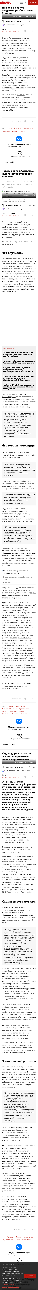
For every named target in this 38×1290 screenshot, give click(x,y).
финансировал (25, 650)
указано (31, 538)
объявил (20, 95)
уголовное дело (9, 397)
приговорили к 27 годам (20, 638)
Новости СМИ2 (8, 162)
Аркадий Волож (17, 88)
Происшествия (24, 709)
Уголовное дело (25, 714)
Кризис (23, 131)
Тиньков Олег (28, 129)
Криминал (15, 714)
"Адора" (9, 892)
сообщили (15, 286)
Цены (18, 1239)
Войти (33, 3)
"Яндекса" (6, 88)
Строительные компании (24, 1237)
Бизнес (9, 129)
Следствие (5, 714)
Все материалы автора (10, 31)
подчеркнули (23, 433)
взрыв (4, 261)
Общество (17, 129)
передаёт (6, 271)
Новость (15, 131)
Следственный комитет (17, 711)
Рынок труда (26, 1239)
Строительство (7, 1239)
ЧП (33, 709)
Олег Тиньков (8, 53)
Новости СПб (20, 706)
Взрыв (4, 711)
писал (21, 653)
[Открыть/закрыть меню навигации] (21, 2)
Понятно (30, 1276)
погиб (11, 670)
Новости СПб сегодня (9, 709)
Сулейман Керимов (19, 80)
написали (23, 472)
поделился (8, 503)
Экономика (6, 131)
